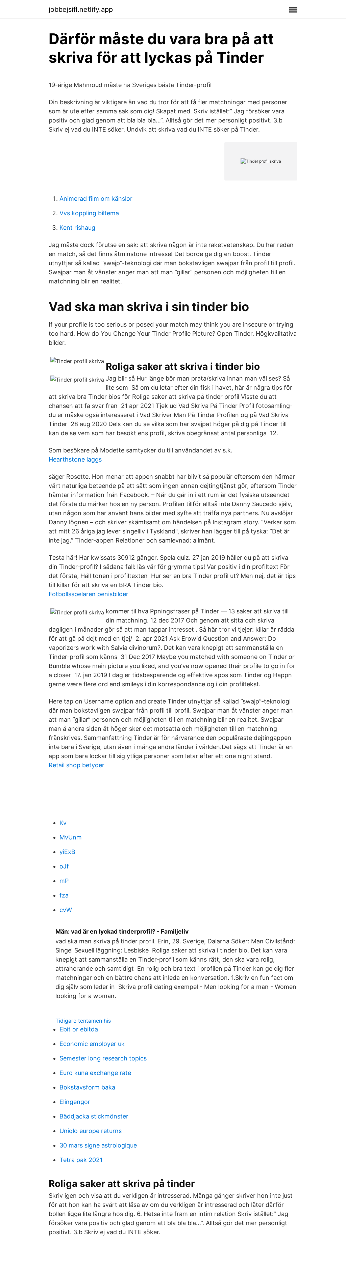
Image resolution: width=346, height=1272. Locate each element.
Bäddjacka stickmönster (93, 1116)
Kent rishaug (77, 227)
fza (64, 895)
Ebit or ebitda (78, 1029)
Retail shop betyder (76, 765)
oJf (64, 866)
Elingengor (74, 1101)
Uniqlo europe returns (90, 1130)
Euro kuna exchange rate (95, 1072)
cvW (65, 909)
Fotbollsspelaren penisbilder (88, 594)
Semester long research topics (103, 1058)
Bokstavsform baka (87, 1087)
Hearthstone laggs (75, 459)
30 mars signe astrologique (98, 1145)
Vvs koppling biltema (89, 213)
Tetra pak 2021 (80, 1159)
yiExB (67, 851)
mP (64, 880)
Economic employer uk (92, 1043)
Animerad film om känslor (95, 198)
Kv (63, 822)
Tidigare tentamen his (83, 1020)
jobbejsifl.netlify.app (81, 9)
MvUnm (70, 837)
